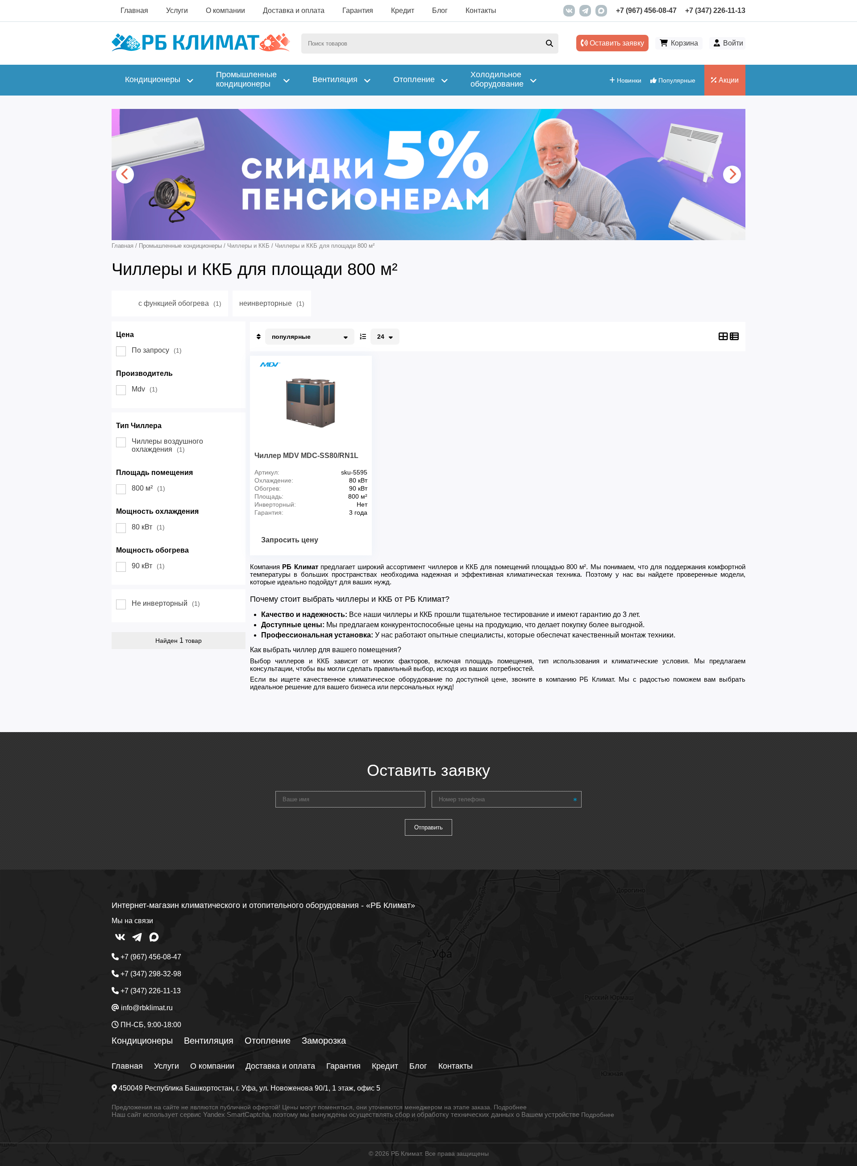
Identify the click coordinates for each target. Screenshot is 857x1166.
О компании (225, 10)
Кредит (402, 10)
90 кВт (148, 566)
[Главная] (201, 49)
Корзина (684, 43)
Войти (733, 43)
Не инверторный (166, 603)
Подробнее (510, 1107)
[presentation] (125, 174)
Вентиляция (208, 1040)
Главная (134, 10)
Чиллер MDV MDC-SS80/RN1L (306, 455)
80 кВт (148, 527)
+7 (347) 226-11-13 (715, 10)
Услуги (177, 10)
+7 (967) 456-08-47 (646, 10)
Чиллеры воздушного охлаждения (167, 445)
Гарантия (357, 10)
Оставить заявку (616, 43)
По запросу (157, 350)
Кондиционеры (142, 1040)
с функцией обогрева (179, 303)
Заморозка (324, 1040)
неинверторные (271, 303)
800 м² (148, 488)
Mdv (145, 389)
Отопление (268, 1040)
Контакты (481, 10)
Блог (440, 10)
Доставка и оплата (293, 10)
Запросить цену (289, 540)
